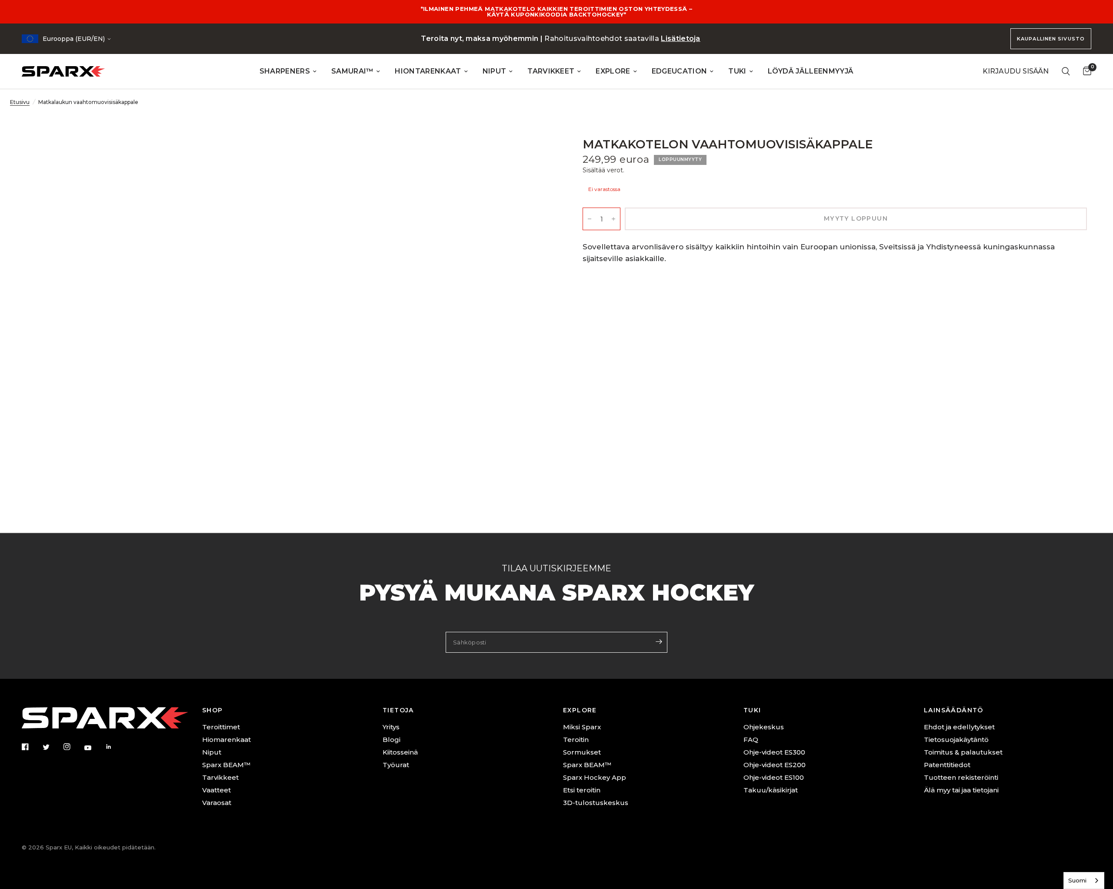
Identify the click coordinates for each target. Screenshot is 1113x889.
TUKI (737, 71)
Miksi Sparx (582, 727)
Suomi (1077, 880)
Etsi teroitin (581, 790)
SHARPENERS (285, 71)
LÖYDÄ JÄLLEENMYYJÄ (811, 71)
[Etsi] (1065, 71)
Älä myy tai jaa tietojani (961, 790)
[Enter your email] (658, 641)
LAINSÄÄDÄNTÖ (953, 710)
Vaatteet (216, 790)
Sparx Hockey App (594, 777)
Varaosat (216, 802)
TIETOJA (398, 710)
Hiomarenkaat (226, 739)
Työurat (396, 765)
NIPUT (495, 71)
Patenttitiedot (947, 765)
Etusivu (20, 102)
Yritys (391, 727)
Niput (211, 752)
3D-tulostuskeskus (595, 802)
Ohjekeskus (763, 727)
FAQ (750, 739)
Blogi (391, 739)
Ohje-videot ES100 (773, 777)
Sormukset (582, 752)
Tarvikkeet (220, 777)
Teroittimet (221, 727)
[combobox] (1083, 880)
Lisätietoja (680, 38)
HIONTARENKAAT (428, 71)
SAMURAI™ (352, 71)
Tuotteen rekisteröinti (961, 777)
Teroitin (576, 739)
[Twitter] (52, 747)
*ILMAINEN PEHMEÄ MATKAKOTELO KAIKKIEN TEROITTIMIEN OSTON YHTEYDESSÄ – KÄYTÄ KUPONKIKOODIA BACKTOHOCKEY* (557, 11)
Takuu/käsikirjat (770, 790)
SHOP (212, 710)
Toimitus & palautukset (963, 752)
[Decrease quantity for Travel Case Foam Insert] (589, 219)
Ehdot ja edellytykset (959, 727)
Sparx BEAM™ (226, 765)
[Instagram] (73, 746)
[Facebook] (31, 746)
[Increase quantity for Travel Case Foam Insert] (613, 219)
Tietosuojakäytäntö (956, 739)
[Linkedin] (114, 746)
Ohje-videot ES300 (774, 752)
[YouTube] (93, 747)
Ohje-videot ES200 (774, 765)
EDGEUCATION (679, 71)
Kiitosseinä (400, 752)
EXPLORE (613, 71)
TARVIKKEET (550, 71)
